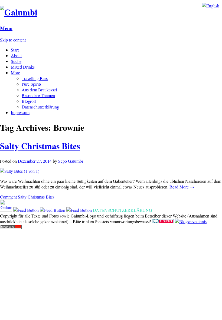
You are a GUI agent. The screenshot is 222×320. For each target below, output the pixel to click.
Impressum (20, 112)
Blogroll (29, 101)
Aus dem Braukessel (39, 89)
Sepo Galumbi (70, 161)
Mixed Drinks (23, 67)
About (16, 55)
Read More (181, 187)
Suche (16, 61)
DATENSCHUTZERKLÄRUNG (122, 210)
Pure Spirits (31, 84)
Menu (6, 28)
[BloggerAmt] (191, 221)
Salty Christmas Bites (40, 145)
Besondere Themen (38, 95)
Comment (8, 197)
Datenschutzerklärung (40, 107)
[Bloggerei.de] (163, 221)
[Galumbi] (18, 12)
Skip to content (13, 40)
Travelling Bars (35, 78)
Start (15, 50)
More (15, 72)
